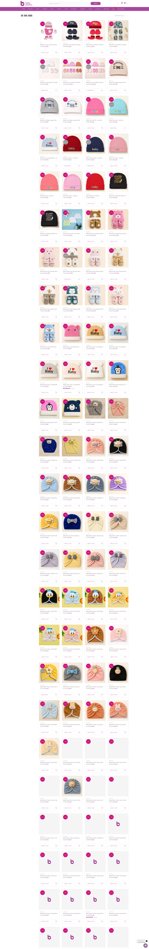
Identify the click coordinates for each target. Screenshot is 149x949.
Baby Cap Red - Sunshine (92, 196)
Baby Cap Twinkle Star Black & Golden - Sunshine (121, 196)
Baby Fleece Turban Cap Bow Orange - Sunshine (75, 573)
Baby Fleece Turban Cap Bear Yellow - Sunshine (75, 460)
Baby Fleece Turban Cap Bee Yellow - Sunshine (52, 535)
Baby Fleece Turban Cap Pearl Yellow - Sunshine (75, 875)
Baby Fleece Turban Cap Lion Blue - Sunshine (97, 762)
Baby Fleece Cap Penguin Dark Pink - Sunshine (52, 422)
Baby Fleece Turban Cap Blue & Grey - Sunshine (75, 535)
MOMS (90, 9)
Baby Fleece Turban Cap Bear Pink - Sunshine (120, 422)
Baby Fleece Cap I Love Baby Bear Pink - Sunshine (76, 384)
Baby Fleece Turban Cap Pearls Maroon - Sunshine (53, 913)
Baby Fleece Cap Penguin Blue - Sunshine (119, 384)
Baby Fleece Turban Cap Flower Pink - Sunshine (121, 649)
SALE (114, 9)
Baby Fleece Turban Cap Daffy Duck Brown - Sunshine (100, 611)
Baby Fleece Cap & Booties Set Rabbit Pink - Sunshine (123, 309)
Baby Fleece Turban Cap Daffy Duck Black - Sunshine (54, 611)
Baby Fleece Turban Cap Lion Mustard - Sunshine (98, 800)
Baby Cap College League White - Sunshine (74, 120)
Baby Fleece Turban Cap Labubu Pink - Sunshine (121, 724)
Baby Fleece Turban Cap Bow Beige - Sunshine (98, 535)
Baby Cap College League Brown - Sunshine (120, 82)
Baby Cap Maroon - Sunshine (70, 158)
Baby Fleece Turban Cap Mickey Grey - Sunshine (75, 838)
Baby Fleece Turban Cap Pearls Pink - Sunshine (75, 913)
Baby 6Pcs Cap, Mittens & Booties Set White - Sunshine (54, 82)
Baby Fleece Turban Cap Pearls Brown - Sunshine (121, 875)
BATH (52, 9)
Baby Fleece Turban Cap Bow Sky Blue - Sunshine (121, 573)
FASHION (30, 9)
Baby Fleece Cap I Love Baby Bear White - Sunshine (99, 384)
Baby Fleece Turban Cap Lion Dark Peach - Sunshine (53, 800)
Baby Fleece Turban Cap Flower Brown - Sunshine (99, 649)
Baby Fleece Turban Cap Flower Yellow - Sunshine (53, 687)
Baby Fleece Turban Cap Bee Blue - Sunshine (51, 498)
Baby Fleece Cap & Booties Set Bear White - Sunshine (77, 271)
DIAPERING (74, 9)
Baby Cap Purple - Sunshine (70, 196)
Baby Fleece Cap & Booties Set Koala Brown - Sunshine (123, 271)
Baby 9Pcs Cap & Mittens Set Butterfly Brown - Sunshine (77, 82)
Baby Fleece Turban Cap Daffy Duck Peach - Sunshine (77, 649)
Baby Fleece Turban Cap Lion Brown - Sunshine (121, 762)
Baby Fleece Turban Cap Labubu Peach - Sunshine (99, 724)
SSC (41, 43)
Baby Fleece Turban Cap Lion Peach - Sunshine (121, 800)
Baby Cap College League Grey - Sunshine (51, 120)
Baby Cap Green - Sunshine (116, 120)
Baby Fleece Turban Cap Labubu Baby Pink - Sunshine (100, 687)
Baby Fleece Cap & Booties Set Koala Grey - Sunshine (54, 309)
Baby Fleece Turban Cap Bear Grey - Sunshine (98, 422)
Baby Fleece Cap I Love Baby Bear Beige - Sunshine (99, 347)
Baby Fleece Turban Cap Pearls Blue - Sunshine (98, 875)
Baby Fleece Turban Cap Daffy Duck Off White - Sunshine (55, 649)
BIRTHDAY (106, 9)
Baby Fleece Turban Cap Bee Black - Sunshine (121, 460)
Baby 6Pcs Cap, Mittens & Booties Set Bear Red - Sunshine (101, 44)
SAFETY (59, 9)
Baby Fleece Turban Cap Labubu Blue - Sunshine (52, 724)
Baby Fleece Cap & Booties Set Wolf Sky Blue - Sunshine (54, 347)
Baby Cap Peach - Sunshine (116, 158)
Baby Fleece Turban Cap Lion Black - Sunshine (75, 762)
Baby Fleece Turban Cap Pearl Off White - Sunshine (53, 875)
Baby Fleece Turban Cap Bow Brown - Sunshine (121, 535)
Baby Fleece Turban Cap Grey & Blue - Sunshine (75, 687)
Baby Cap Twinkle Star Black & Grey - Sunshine (52, 233)
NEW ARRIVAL (121, 9)
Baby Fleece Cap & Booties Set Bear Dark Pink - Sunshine (124, 233)
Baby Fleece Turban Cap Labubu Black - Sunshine (121, 687)
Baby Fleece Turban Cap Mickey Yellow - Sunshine (99, 838)
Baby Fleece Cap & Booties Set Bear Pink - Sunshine (53, 271)
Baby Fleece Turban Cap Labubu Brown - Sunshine (76, 724)
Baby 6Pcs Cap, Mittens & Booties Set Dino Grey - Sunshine (124, 44)
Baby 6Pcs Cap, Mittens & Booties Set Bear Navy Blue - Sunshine (79, 44)
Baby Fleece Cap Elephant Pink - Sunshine (74, 347)
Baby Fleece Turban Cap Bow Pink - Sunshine (97, 573)
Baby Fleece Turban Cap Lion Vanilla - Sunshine (52, 838)
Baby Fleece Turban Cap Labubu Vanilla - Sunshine (53, 762)
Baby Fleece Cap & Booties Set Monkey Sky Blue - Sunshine (101, 309)
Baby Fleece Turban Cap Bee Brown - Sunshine (75, 498)
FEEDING (45, 9)
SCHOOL (97, 9)
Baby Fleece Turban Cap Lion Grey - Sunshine (74, 800)
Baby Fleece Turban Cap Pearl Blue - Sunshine (121, 838)
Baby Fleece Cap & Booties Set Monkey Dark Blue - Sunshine (78, 309)
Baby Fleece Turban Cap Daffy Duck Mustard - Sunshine (123, 611)
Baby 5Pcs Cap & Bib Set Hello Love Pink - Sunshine (53, 44)
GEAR (37, 9)
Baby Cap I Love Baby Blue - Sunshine (50, 158)
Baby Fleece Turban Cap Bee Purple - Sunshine (121, 498)
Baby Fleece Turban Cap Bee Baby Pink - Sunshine (99, 460)
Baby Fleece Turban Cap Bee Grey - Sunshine (97, 498)
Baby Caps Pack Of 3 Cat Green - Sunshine (74, 233)
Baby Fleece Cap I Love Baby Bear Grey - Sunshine (53, 384)
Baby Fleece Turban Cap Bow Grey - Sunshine (52, 573)
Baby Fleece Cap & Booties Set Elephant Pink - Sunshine (100, 271)
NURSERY (82, 9)
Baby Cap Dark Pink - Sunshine (94, 120)
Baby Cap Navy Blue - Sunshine (94, 158)
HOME (23, 9)
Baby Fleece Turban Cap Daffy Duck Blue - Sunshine (76, 611)
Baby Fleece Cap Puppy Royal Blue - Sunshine (75, 422)
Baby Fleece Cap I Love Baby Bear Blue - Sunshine (122, 347)
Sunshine (65, 43)
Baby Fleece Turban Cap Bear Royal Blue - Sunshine (53, 460)
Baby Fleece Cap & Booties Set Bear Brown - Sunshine (100, 233)
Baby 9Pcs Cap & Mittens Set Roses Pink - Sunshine (99, 82)
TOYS (66, 9)
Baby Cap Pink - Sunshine (46, 196)
